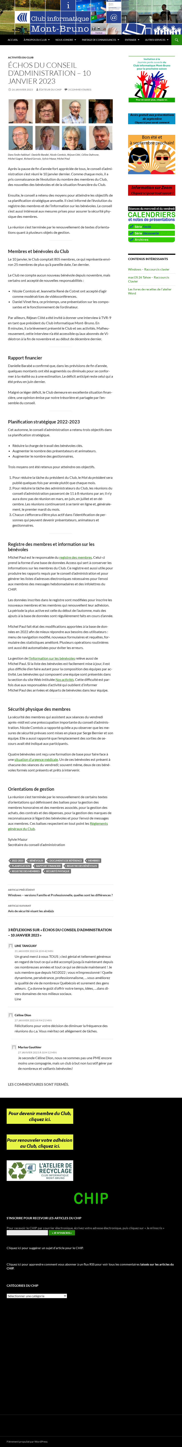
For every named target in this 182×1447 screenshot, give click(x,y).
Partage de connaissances (99, 39)
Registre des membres (26, 871)
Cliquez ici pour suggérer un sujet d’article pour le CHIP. (45, 1248)
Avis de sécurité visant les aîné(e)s (31, 908)
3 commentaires (79, 89)
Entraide (130, 39)
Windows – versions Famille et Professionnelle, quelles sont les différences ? (60, 892)
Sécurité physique (57, 871)
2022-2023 (17, 860)
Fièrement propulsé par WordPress (27, 1441)
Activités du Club (21, 57)
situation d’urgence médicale (36, 759)
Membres (94, 860)
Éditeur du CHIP (50, 89)
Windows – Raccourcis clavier (149, 269)
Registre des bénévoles (82, 865)
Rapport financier (48, 865)
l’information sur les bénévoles (52, 658)
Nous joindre (64, 39)
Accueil (13, 39)
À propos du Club (35, 39)
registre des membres (75, 557)
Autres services (155, 39)
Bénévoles (36, 860)
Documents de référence (65, 860)
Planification (21, 865)
